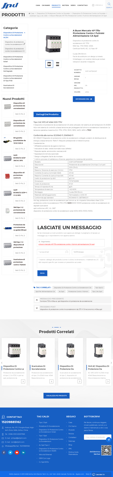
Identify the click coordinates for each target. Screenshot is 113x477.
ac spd (61, 291)
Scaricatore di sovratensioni (8, 86)
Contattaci (82, 5)
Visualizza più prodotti (56, 396)
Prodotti (56, 5)
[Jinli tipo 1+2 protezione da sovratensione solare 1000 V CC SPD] (7, 211)
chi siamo (46, 5)
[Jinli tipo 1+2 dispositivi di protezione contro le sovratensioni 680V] (7, 245)
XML (70, 449)
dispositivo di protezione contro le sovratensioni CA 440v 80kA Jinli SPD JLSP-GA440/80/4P (19, 175)
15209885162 (11, 421)
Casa (38, 5)
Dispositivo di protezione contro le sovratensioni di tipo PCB (13, 78)
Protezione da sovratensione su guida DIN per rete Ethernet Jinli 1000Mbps (20, 227)
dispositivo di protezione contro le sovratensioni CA (72, 287)
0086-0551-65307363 (16, 434)
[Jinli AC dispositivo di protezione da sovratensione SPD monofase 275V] (71, 350)
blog (70, 445)
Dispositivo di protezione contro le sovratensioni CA (92, 13)
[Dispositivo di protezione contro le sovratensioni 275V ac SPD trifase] (99, 350)
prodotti (72, 430)
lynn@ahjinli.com (17, 442)
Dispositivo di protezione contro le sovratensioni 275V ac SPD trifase (99, 367)
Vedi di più (19, 114)
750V (89, 130)
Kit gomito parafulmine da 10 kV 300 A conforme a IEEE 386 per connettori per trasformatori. (19, 140)
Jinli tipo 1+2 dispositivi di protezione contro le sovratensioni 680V (19, 245)
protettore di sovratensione (49, 426)
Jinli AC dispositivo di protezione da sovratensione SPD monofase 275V (71, 367)
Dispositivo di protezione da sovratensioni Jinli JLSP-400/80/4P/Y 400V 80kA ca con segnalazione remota (19, 123)
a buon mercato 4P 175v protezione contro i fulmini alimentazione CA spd (66, 244)
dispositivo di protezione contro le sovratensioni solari (51, 431)
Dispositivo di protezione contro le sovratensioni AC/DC (58, 13)
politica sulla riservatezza (73, 453)
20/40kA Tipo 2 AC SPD (38, 16)
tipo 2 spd (43, 422)
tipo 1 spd (43, 436)
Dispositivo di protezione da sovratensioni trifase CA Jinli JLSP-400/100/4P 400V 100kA (19, 106)
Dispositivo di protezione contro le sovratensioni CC (15, 50)
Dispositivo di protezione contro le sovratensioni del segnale (13, 68)
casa (70, 422)
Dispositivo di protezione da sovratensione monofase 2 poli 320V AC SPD (42, 367)
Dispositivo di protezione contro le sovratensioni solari (13, 59)
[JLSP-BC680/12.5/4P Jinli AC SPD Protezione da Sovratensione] (7, 159)
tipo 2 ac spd (97, 291)
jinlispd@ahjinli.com (18, 438)
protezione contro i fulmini (78, 291)
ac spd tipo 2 (44, 445)
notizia (65, 5)
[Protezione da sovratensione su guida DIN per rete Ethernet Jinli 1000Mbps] (7, 228)
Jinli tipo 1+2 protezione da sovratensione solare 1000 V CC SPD (20, 210)
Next (111, 362)
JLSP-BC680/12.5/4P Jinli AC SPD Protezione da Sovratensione (19, 158)
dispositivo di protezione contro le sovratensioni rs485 (51, 450)
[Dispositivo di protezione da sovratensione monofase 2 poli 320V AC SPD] (43, 350)
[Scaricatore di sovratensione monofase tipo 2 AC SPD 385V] (14, 350)
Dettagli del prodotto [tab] (47, 114)
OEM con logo (44, 458)
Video (73, 5)
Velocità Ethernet (45, 455)
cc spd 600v (44, 462)
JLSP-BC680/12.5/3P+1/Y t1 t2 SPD (20, 192)
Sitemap (72, 441)
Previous (1, 362)
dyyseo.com (80, 474)
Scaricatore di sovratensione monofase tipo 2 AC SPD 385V (13, 367)
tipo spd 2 (99, 287)
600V (70, 203)
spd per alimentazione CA (45, 291)
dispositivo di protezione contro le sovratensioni (51, 440)
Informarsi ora (82, 99)
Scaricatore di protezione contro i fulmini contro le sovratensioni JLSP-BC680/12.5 (19, 262)
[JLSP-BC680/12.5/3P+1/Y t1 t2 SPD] (7, 193)
